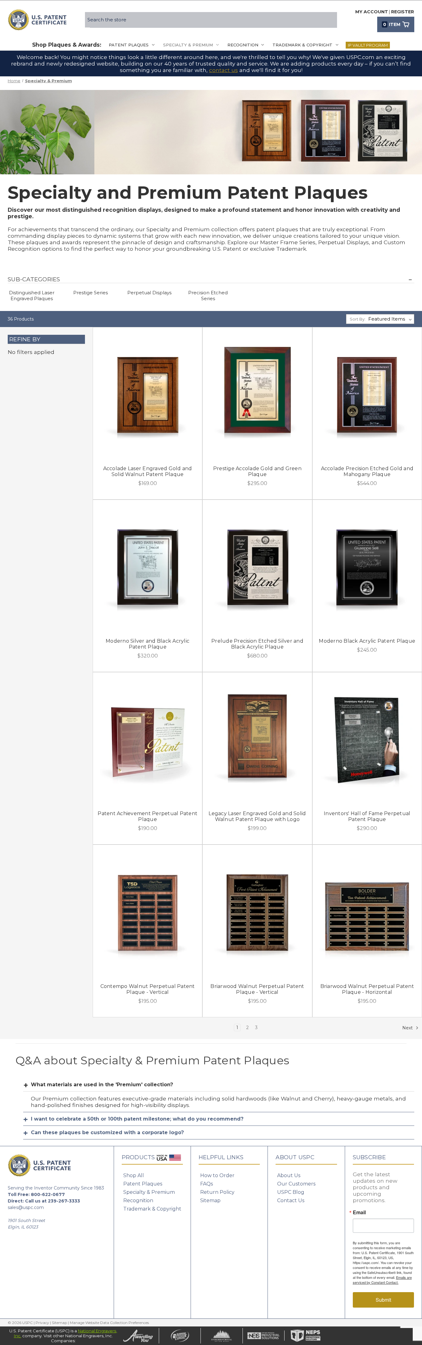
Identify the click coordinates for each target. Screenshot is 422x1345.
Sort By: (357, 319)
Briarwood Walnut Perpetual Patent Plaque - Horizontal (367, 989)
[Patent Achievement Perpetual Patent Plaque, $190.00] (147, 739)
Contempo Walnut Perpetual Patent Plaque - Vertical (147, 989)
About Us (288, 1175)
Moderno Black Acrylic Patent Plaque (367, 641)
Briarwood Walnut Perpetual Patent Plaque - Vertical (257, 989)
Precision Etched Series (208, 295)
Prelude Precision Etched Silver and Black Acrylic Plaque (257, 644)
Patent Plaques (129, 44)
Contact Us (290, 1200)
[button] (211, 279)
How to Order (217, 1175)
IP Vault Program (368, 45)
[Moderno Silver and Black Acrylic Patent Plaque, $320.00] (147, 567)
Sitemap (210, 1200)
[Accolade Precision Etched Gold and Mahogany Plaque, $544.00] (367, 394)
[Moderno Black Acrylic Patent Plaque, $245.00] (367, 567)
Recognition (242, 44)
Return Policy (217, 1192)
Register (402, 12)
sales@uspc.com (26, 1207)
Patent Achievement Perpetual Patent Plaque (147, 816)
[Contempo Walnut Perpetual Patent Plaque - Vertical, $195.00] (147, 912)
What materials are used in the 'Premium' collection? (102, 1084)
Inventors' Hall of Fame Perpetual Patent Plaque (367, 816)
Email (359, 1212)
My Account (371, 12)
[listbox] (391, 319)
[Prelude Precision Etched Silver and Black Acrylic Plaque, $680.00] (257, 567)
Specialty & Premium (188, 44)
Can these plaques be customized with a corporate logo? (107, 1132)
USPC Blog (290, 1192)
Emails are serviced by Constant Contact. (382, 1280)
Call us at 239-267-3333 (52, 1201)
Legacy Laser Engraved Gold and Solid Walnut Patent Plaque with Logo (257, 816)
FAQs (206, 1184)
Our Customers (296, 1184)
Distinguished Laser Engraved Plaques (31, 295)
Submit (383, 1299)
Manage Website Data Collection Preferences (109, 1322)
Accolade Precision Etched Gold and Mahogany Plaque (367, 471)
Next (408, 1027)
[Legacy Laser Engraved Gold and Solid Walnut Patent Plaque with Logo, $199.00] (257, 739)
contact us (223, 70)
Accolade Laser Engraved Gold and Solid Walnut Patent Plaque (147, 471)
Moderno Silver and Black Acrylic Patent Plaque (147, 644)
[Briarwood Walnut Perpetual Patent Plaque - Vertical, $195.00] (257, 912)
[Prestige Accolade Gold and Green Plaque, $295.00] (257, 394)
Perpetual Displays (149, 293)
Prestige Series (90, 293)
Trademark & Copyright (302, 44)
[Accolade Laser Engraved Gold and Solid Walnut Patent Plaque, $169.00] (147, 394)
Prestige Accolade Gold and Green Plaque (257, 471)
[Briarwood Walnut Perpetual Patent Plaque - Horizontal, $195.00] (367, 912)
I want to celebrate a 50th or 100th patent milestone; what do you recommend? (137, 1119)
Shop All (133, 1175)
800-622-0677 (48, 1194)
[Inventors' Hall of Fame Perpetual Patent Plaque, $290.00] (367, 739)
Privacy (42, 1322)
